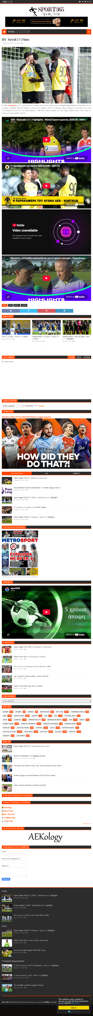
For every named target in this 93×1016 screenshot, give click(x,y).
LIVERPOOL (17, 720)
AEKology (8, 807)
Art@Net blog (9, 818)
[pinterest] (88, 1)
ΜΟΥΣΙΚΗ (58, 731)
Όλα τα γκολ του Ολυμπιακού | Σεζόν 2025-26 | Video (32, 666)
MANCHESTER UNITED (55, 720)
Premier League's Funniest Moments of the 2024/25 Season (34, 775)
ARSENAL (6, 712)
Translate (41, 406)
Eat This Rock (9, 814)
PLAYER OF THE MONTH (28, 724)
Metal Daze (8, 811)
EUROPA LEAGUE (19, 716)
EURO (4, 716)
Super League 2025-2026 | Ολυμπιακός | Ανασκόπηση (32, 647)
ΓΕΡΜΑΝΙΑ (39, 728)
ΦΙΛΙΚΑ (24, 305)
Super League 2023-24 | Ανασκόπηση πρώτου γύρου (31, 746)
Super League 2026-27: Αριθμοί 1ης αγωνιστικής (30, 478)
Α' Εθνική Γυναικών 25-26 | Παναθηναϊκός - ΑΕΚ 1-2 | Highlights (36, 965)
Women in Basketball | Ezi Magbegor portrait (29, 756)
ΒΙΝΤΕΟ (17, 305)
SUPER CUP (6, 728)
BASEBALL (31, 712)
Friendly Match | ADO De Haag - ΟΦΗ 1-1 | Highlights (76, 338)
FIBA (45, 716)
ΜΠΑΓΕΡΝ (72, 731)
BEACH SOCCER (44, 712)
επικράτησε (12, 105)
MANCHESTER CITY (35, 720)
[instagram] (90, 1)
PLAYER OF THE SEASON (50, 724)
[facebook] (80, 1)
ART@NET (18, 712)
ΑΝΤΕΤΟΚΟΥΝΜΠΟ (23, 728)
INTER (5, 720)
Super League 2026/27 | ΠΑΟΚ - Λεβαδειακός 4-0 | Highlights (36, 497)
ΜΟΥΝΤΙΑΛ (43, 731)
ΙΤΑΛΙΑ (52, 728)
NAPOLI (82, 720)
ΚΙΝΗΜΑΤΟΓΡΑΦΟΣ (68, 728)
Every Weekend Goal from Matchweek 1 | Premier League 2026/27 (37, 488)
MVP (70, 720)
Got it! (73, 1007)
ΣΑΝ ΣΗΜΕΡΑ (21, 735)
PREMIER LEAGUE (70, 724)
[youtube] (85, 1)
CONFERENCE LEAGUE (77, 712)
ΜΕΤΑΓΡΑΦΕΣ (28, 731)
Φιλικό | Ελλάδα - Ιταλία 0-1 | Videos (15, 336)
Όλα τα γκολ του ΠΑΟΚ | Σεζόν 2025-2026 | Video (31, 915)
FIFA (55, 716)
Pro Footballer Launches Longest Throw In (28, 985)
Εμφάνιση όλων (87, 823)
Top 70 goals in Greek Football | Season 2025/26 (31, 676)
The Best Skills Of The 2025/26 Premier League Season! (26, 417)
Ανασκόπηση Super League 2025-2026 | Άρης (29, 950)
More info (75, 1002)
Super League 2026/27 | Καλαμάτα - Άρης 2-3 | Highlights (34, 517)
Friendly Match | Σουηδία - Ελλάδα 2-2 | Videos (45, 338)
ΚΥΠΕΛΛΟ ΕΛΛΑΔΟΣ (9, 731)
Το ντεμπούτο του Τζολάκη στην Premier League (30, 507)
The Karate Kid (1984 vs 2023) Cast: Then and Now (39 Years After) (37, 766)
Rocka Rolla (8, 821)
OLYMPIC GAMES (8, 724)
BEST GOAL (59, 712)
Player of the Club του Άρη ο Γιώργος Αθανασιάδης (31, 940)
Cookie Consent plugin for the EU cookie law (73, 1011)
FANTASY (34, 716)
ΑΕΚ (10, 305)
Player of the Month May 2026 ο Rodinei (28, 686)
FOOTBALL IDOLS (70, 716)
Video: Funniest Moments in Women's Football (30, 785)
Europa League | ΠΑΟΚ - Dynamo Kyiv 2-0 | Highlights (33, 905)
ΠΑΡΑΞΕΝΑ (6, 735)
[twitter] (82, 1)
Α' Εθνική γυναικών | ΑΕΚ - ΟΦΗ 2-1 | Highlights (31, 975)
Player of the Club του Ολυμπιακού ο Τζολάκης (29, 657)
